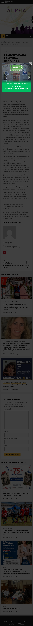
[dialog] (16, 77)
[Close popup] (30, 63)
